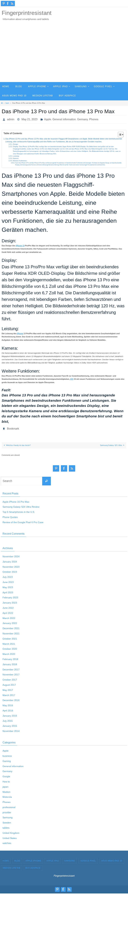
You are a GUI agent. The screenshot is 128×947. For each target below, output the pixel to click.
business (7, 754)
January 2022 (9, 621)
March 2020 (8, 652)
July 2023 (7, 575)
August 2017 (9, 683)
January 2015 (9, 724)
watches (6, 841)
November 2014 (11, 729)
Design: (15, 143)
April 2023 (7, 590)
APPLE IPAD (52, 859)
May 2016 (7, 703)
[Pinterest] (3, 3)
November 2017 (11, 673)
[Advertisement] (64, 57)
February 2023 (10, 595)
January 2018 (9, 662)
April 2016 (7, 708)
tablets (6, 826)
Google (6, 774)
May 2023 (7, 585)
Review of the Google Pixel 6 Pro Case (22, 520)
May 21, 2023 (30, 118)
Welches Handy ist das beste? (18, 443)
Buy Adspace (33, 866)
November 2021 (11, 631)
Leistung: (16, 155)
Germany (82, 118)
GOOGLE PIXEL (88, 859)
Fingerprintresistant (27, 13)
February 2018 (10, 657)
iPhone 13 (20, 245)
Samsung (7, 815)
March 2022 (8, 616)
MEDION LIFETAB (11, 866)
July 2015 (7, 719)
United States (9, 836)
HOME (6, 859)
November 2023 (11, 565)
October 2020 (9, 647)
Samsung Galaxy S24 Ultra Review (20, 505)
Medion (6, 790)
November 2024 (11, 554)
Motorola (7, 795)
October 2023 (9, 570)
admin (10, 118)
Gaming (6, 759)
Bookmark (13, 427)
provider (6, 810)
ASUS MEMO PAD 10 (111, 859)
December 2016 (11, 698)
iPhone (20, 333)
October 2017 (9, 678)
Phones (93, 118)
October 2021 (9, 637)
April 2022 (7, 611)
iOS (71, 378)
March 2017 (8, 693)
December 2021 (11, 626)
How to (6, 779)
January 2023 (9, 601)
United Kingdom (10, 831)
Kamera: (16, 157)
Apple (7, 103)
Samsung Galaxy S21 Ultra (111, 443)
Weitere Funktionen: (20, 160)
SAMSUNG (69, 859)
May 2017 (7, 688)
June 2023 (8, 580)
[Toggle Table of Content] (119, 133)
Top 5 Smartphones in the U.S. (18, 510)
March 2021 (8, 642)
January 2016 (9, 714)
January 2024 (9, 559)
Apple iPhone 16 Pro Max (15, 500)
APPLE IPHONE (33, 859)
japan (5, 785)
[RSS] (12, 3)
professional (8, 805)
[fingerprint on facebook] (7, 3)
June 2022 (8, 606)
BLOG (17, 859)
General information (64, 118)
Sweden (6, 821)
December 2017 (11, 667)
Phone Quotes (10, 515)
